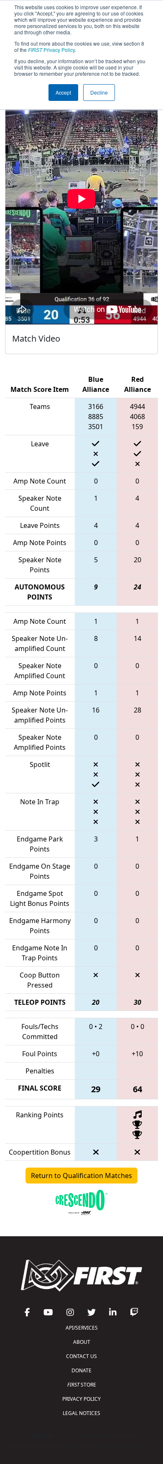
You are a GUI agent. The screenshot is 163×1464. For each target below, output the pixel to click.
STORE (81, 1384)
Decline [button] (99, 92)
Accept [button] (63, 92)
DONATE (81, 1370)
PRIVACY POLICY (81, 1398)
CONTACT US (81, 1356)
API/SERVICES (82, 1327)
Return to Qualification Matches (81, 1175)
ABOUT (81, 1342)
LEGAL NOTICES (81, 1413)
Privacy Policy (51, 49)
